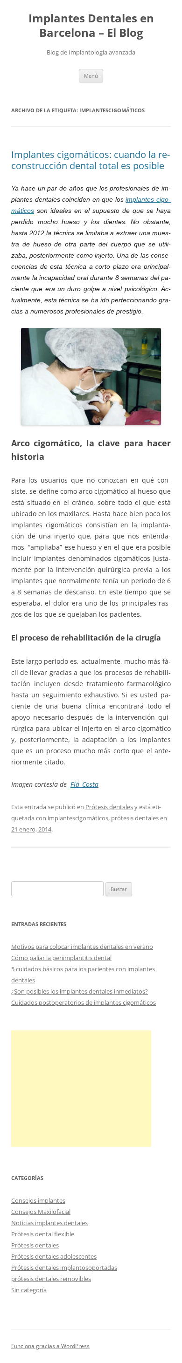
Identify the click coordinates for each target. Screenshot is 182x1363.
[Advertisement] (81, 1088)
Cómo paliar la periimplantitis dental (61, 958)
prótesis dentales (135, 818)
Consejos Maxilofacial (40, 1211)
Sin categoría (29, 1290)
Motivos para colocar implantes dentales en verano (82, 946)
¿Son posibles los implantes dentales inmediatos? (79, 991)
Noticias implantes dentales (49, 1223)
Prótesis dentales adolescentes (54, 1256)
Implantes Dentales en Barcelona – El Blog (91, 25)
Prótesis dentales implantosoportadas (64, 1267)
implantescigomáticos (78, 818)
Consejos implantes (38, 1200)
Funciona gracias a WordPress (50, 1346)
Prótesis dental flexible (42, 1234)
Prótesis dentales (109, 807)
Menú (91, 75)
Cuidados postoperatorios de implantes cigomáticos (83, 1002)
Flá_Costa (84, 784)
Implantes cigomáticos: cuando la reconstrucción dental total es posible (90, 160)
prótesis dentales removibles (51, 1278)
